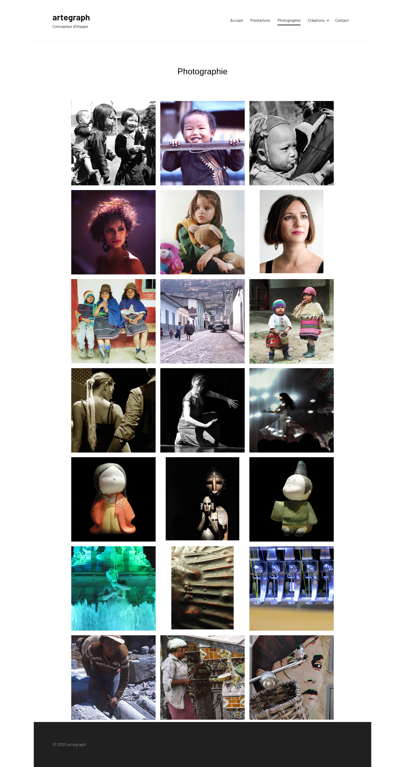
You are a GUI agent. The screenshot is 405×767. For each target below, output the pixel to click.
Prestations (260, 20)
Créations (316, 20)
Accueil (236, 20)
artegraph (71, 17)
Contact (342, 20)
